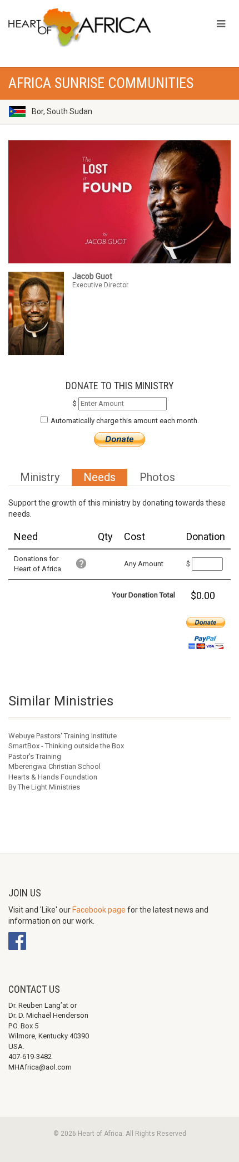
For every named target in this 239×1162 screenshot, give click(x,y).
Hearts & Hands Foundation (52, 777)
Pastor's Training (34, 756)
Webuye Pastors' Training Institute (62, 736)
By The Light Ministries (44, 787)
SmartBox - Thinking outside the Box (66, 746)
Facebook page (99, 909)
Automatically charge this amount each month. (125, 420)
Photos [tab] (157, 477)
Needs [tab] (99, 477)
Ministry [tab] (39, 477)
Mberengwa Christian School (54, 766)
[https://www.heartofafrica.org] (79, 27)
